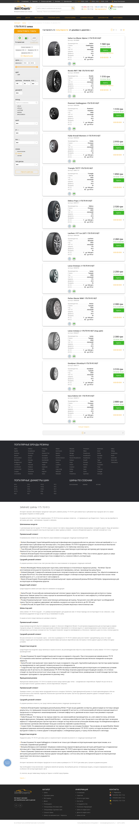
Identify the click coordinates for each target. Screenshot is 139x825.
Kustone (58, 460)
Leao (57, 467)
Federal (30, 467)
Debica (30, 449)
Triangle (99, 471)
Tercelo (99, 458)
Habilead (44, 462)
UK (15, 1)
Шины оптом (81, 815)
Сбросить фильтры (27, 172)
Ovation (72, 467)
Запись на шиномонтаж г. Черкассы (55, 815)
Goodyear (45, 458)
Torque (99, 462)
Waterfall (113, 458)
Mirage (72, 453)
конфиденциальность (107, 823)
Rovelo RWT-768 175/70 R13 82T (81, 70)
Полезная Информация (84, 806)
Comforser (17, 467)
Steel (98, 451)
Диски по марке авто (83, 812)
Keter (43, 474)
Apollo (19, 108)
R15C (15, 489)
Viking (113, 451)
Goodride (45, 455)
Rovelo (85, 464)
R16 (28, 489)
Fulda (43, 451)
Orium (71, 464)
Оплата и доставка (46, 1)
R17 (55, 489)
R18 (42, 491)
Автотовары (117, 17)
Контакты (57, 1)
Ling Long (59, 469)
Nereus (72, 455)
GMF (18, 74)
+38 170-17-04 (87, 9)
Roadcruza (86, 453)
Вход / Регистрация (119, 1)
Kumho (58, 455)
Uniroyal (99, 474)
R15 (55, 487)
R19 (55, 491)
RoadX (85, 460)
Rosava (85, 462)
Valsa (112, 449)
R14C (42, 487)
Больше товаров (84, 427)
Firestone (31, 471)
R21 (28, 493)
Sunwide (99, 455)
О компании (25, 1)
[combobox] (19, 83)
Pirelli (71, 471)
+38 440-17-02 (87, 7)
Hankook (44, 467)
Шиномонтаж (68, 1)
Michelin (72, 451)
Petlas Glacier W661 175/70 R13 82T (82, 298)
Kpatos (58, 453)
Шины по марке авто (83, 809)
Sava (84, 469)
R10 (15, 484)
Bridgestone (18, 462)
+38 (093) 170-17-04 (118, 800)
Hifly (43, 469)
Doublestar (31, 451)
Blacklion (17, 460)
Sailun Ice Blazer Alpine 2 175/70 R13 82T (84, 38)
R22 (42, 493)
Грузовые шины (54, 17)
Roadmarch (86, 455)
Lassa (57, 462)
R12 (28, 484)
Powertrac (73, 474)
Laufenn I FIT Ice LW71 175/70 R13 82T (83, 233)
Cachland (17, 464)
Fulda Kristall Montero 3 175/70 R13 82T (84, 136)
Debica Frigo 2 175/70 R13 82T (80, 201)
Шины (18, 17)
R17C (29, 491)
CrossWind (17, 474)
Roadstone (86, 458)
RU (18, 1)
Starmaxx (100, 449)
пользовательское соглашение (87, 823)
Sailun (85, 467)
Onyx (71, 462)
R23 (55, 493)
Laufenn (58, 464)
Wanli (112, 455)
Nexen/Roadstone (75, 458)
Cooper (16, 471)
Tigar (98, 460)
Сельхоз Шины (70, 17)
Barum (19, 112)
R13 (55, 484)
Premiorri (86, 449)
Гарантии (35, 1)
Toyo (98, 467)
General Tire (45, 453)
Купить (105, 50)
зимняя (19, 153)
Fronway (44, 449)
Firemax (30, 469)
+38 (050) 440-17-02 (118, 795)
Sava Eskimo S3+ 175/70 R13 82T (81, 396)
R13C (15, 487)
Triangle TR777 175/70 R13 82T (80, 168)
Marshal (58, 471)
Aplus (19, 106)
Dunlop (30, 455)
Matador (58, 474)
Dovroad (30, 453)
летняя (19, 155)
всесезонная (21, 151)
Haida (43, 464)
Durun (30, 458)
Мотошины (39, 17)
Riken (85, 451)
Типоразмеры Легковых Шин (53, 806)
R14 (28, 487)
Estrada (30, 460)
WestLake (114, 460)
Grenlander (45, 460)
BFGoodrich (21, 114)
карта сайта (121, 823)
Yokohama (114, 462)
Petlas (71, 469)
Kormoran (59, 451)
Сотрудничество (82, 804)
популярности (62, 30)
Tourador (100, 464)
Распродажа (48, 804)
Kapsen (44, 471)
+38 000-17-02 (100, 7)
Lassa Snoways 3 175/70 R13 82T (81, 266)
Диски (27, 17)
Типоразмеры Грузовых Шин (53, 809)
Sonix (85, 471)
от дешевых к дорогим (79, 30)
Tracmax (100, 469)
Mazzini (72, 449)
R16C (42, 489)
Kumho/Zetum (60, 458)
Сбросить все (28, 56)
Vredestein (114, 453)
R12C (42, 484)
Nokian (72, 460)
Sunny (99, 453)
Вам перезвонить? (101, 9)
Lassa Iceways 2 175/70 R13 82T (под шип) (85, 331)
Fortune (30, 474)
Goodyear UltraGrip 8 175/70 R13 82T (83, 363)
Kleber (58, 449)
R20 (15, 493)
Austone (20, 110)
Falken (30, 462)
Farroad (30, 464)
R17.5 (16, 491)
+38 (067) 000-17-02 (118, 798)
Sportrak (86, 474)
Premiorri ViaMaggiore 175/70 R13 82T (83, 103)
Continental (17, 469)
